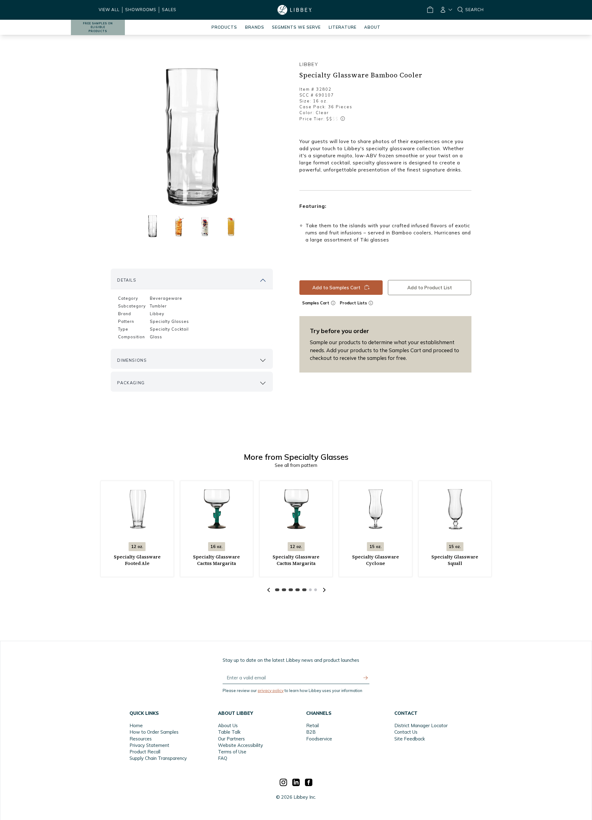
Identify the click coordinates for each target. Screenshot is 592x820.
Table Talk (229, 732)
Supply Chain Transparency (158, 758)
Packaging (131, 382)
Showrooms (140, 9)
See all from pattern (296, 465)
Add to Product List (429, 288)
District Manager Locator (421, 725)
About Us (228, 725)
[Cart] (430, 10)
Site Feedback (409, 739)
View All (109, 9)
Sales (169, 9)
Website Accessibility (240, 745)
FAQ (222, 758)
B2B (311, 732)
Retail (312, 725)
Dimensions (132, 360)
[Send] (366, 678)
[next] (323, 590)
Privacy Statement (149, 745)
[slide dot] (152, 226)
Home (136, 725)
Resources (141, 739)
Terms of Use (232, 752)
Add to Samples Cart (336, 288)
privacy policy (271, 690)
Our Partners (231, 739)
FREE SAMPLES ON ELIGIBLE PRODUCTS (98, 27)
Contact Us (405, 732)
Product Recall (145, 752)
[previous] (268, 590)
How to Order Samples (154, 732)
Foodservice (319, 739)
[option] (191, 136)
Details (126, 280)
